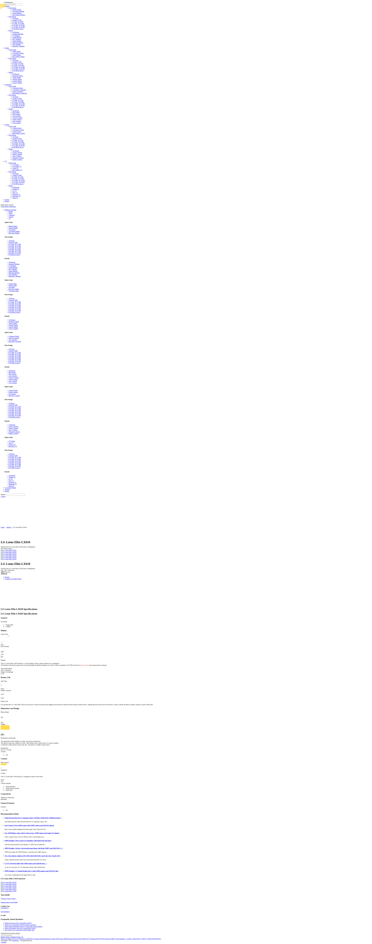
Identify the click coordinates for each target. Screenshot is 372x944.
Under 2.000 (13, 242)
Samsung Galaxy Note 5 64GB (9, 902)
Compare (3, 942)
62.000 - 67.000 (15, 253)
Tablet (10, 213)
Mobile (11, 211)
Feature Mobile (13, 228)
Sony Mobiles (16, 44)
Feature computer (14, 338)
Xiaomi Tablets (17, 79)
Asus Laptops (16, 116)
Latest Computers (17, 91)
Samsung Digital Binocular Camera (45, 939)
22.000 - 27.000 (15, 246)
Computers (8, 84)
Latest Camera (16, 131)
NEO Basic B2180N (108, 939)
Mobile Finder (16, 9)
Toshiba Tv (15, 189)
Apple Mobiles (17, 37)
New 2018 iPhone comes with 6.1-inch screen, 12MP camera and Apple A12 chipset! (32, 833)
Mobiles (7, 6)
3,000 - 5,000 (17, 22)
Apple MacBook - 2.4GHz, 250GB (126, 939)
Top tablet (12, 287)
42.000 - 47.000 (15, 249)
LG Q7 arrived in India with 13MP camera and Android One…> (26, 863)
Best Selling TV (17, 170)
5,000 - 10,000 (18, 23)
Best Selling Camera (18, 133)
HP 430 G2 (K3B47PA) (26, 939)
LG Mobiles (16, 36)
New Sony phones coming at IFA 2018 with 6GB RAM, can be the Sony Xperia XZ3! (32, 856)
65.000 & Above (14, 255)
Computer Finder (17, 88)
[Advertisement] (186, 512)
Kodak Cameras (17, 159)
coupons (7, 489)
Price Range (12, 16)
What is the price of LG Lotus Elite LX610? (18, 923)
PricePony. (15, 940)
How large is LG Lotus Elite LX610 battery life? (19, 930)
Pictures (7, 577)
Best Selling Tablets (18, 57)
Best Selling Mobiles (18, 15)
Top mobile (12, 230)
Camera (7, 124)
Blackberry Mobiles (18, 46)
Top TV (11, 443)
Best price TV (13, 446)
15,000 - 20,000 (18, 27)
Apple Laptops (17, 119)
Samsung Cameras (18, 158)
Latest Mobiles (16, 13)
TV (6, 161)
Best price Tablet (14, 289)
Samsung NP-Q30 (95, 939)
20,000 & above (18, 29)
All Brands (15, 32)
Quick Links (12, 8)
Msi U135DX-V (142, 939)
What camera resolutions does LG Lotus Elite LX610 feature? (24, 926)
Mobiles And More (10, 210)
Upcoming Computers (19, 90)
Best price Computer (15, 341)
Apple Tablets (16, 77)
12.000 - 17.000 (15, 244)
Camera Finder (17, 128)
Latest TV (15, 168)
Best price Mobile (14, 233)
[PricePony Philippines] (8, 206)
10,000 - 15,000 (18, 25)
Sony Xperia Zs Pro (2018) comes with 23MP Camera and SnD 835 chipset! (29, 825)
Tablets (7, 48)
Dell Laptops (16, 114)
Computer (12, 215)
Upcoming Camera (18, 130)
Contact (7, 199)
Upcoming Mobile (14, 231)
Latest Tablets (16, 55)
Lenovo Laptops (17, 118)
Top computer (13, 340)
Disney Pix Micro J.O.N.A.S (10, 939)
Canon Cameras (17, 152)
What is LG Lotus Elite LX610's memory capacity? (20, 925)
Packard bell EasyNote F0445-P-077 (78, 939)
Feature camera (13, 392)
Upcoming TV (16, 166)
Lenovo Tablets (17, 83)
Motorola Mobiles (17, 43)
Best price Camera (14, 395)
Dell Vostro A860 (61, 939)
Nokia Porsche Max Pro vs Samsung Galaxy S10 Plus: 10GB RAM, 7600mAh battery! (33, 818)
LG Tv (14, 191)
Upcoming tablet (14, 291)
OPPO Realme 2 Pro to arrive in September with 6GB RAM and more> (28, 840)
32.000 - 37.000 (15, 248)
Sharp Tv (15, 198)
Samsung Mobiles (17, 34)
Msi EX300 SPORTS (154, 939)
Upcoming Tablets (18, 53)
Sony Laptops (16, 121)
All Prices (15, 18)
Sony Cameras (16, 156)
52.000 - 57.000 (15, 251)
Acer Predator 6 (5, 911)
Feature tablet (13, 285)
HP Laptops (16, 112)
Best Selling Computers (19, 93)
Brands (11, 30)
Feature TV (12, 444)
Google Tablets (17, 81)
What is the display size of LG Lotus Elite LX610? (20, 928)
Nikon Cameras (17, 154)
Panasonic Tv (16, 196)
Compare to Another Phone (13, 579)
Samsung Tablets (17, 76)
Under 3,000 (16, 20)
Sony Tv (15, 192)
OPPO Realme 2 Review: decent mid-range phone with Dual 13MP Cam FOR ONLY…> (34, 848)
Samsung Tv (16, 194)
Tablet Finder (16, 51)
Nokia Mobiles (17, 41)
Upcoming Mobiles (18, 11)
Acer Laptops (16, 123)
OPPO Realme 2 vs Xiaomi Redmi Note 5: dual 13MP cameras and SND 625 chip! (31, 871)
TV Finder (15, 165)
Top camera (12, 394)
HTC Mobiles (16, 39)
